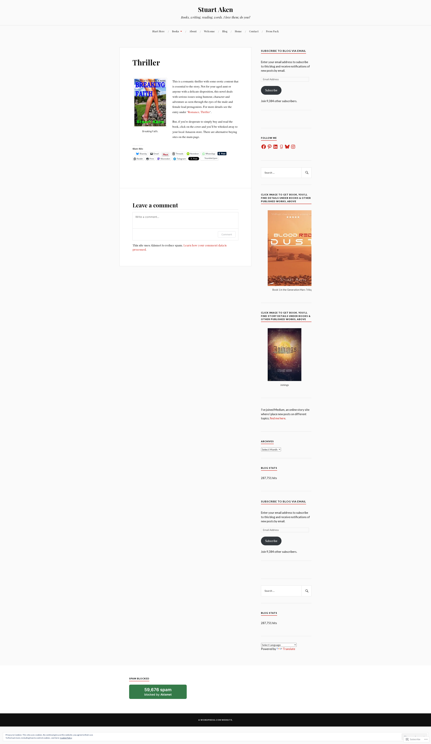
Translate (289, 649)
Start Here (158, 31)
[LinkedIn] (275, 146)
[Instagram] (293, 146)
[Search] (306, 172)
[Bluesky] (287, 146)
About (193, 31)
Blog (224, 31)
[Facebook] (263, 146)
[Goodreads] (281, 146)
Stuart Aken (215, 9)
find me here (277, 418)
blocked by (162, 693)
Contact (254, 31)
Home (238, 31)
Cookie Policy (66, 738)
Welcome (209, 31)
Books (175, 31)
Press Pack (272, 31)
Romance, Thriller (199, 112)
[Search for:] (286, 172)
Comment (226, 234)
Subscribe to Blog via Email (283, 50)
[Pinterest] (269, 146)
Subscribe (271, 90)
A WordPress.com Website (215, 720)
